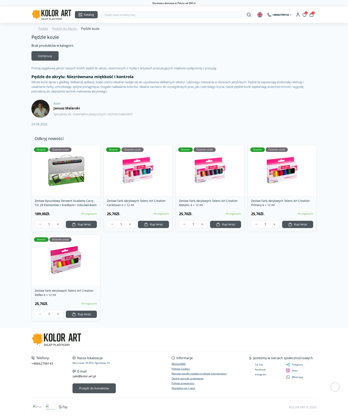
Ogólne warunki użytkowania (188, 378)
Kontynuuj (45, 56)
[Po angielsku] (259, 15)
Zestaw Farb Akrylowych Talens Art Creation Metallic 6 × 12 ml (208, 203)
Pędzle (43, 28)
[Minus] (40, 224)
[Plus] (58, 224)
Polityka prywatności (183, 383)
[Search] (249, 15)
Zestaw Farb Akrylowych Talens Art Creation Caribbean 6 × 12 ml (136, 203)
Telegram (297, 364)
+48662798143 (42, 363)
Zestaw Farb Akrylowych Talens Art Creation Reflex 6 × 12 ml (64, 293)
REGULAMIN (178, 364)
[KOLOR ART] (101, 340)
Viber (295, 370)
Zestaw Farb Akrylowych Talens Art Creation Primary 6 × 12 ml (280, 203)
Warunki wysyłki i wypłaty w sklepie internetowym (199, 373)
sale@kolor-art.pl (84, 376)
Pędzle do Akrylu (64, 28)
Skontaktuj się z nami (183, 388)
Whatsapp (297, 377)
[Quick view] (95, 151)
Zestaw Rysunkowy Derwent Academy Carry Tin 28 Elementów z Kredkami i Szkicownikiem (66, 203)
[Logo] (51, 14)
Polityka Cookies (181, 368)
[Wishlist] (95, 159)
